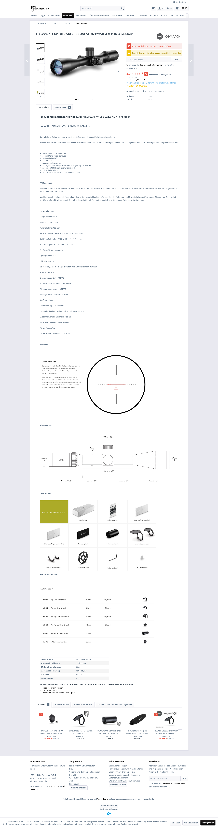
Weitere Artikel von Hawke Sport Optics (58, 692)
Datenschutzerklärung (118, 778)
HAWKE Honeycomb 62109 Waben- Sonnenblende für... (52, 732)
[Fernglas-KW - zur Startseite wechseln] (40, 9)
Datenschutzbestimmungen (151, 65)
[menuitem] (102, 8)
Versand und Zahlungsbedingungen (84, 772)
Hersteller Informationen (52, 688)
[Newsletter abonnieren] (184, 778)
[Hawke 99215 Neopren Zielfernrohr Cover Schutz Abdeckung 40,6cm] (137, 719)
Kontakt (72, 775)
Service (72, 769)
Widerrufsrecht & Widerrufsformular (84, 778)
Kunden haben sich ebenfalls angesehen (115, 704)
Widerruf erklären (78, 788)
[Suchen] (122, 8)
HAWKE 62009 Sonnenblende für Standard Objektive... (109, 732)
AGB (71, 781)
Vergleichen (134, 91)
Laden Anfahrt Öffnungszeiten (82, 766)
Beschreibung (44, 107)
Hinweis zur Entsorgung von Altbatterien (126, 769)
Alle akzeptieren (191, 823)
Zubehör (43, 704)
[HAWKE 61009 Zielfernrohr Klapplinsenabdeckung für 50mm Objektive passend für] (166, 719)
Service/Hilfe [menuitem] (181, 2)
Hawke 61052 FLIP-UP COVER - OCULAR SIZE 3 (80, 732)
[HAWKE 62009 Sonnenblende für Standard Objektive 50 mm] (109, 719)
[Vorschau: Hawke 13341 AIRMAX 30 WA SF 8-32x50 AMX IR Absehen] (40, 47)
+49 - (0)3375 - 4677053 (43, 775)
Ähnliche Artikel (62, 704)
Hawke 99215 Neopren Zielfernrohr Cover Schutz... (137, 732)
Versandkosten (102, 799)
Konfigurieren (208, 823)
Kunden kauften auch (83, 704)
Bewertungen (62, 107)
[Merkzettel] (153, 8)
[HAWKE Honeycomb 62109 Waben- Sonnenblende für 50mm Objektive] (51, 719)
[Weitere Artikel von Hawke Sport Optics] (169, 36)
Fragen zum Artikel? (50, 690)
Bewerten (162, 91)
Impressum (74, 784)
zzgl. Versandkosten (142, 80)
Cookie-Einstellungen (118, 766)
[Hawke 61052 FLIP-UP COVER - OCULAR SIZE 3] (80, 719)
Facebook (55, 786)
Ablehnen (176, 823)
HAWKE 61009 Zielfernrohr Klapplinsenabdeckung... (166, 732)
